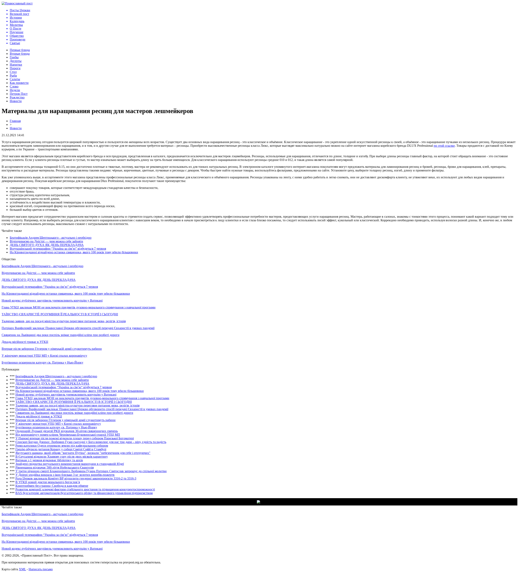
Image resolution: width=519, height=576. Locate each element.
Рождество (17, 97)
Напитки (16, 64)
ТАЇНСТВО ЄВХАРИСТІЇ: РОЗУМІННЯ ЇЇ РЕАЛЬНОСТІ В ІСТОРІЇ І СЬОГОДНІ (60, 314)
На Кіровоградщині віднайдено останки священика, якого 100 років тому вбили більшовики (74, 252)
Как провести (19, 83)
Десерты (15, 61)
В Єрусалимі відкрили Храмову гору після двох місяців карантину (61, 456)
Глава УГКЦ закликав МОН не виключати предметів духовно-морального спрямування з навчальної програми (78, 307)
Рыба (13, 75)
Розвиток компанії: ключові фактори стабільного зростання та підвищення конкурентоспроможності (85, 489)
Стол (13, 72)
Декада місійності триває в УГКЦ (25, 342)
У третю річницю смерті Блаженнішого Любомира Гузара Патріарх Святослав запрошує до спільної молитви (91, 471)
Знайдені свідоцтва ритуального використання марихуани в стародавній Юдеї (69, 464)
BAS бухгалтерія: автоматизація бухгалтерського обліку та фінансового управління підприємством (84, 493)
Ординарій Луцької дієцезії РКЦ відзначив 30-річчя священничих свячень (66, 431)
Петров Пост (19, 93)
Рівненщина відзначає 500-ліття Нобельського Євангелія (54, 467)
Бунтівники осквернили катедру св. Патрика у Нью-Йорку (42, 362)
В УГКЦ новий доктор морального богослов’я (47, 482)
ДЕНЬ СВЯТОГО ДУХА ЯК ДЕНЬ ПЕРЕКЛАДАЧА (47, 245)
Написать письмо (41, 569)
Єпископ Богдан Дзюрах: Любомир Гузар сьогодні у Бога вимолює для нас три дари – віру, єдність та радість (90, 442)
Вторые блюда (20, 53)
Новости (16, 101)
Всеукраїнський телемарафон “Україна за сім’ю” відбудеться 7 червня (58, 248)
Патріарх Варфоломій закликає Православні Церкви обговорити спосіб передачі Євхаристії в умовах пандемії (78, 328)
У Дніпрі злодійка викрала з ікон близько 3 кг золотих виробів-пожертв (65, 474)
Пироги (15, 68)
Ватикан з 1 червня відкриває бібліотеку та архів (49, 460)
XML (22, 569)
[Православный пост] (17, 3)
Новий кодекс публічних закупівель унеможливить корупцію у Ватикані (52, 300)
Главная (15, 121)
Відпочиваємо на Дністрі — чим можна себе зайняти (46, 241)
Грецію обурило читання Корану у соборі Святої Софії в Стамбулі (60, 449)
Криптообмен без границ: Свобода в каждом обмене (51, 485)
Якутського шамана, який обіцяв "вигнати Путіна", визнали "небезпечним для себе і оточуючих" (82, 453)
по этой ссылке (444, 145)
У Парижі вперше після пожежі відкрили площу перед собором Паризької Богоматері (74, 438)
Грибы (14, 57)
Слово (14, 86)
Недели (15, 90)
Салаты (15, 79)
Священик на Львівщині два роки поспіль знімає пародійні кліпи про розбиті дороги (60, 335)
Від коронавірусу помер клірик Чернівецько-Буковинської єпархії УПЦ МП (67, 434)
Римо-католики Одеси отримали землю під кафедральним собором (61, 445)
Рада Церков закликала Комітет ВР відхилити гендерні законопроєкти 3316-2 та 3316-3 (75, 478)
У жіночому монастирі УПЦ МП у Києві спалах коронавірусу (44, 355)
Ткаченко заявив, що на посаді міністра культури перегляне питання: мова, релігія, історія (64, 321)
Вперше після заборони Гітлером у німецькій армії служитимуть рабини (52, 348)
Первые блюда (20, 50)
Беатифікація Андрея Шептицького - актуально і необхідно (50, 237)
